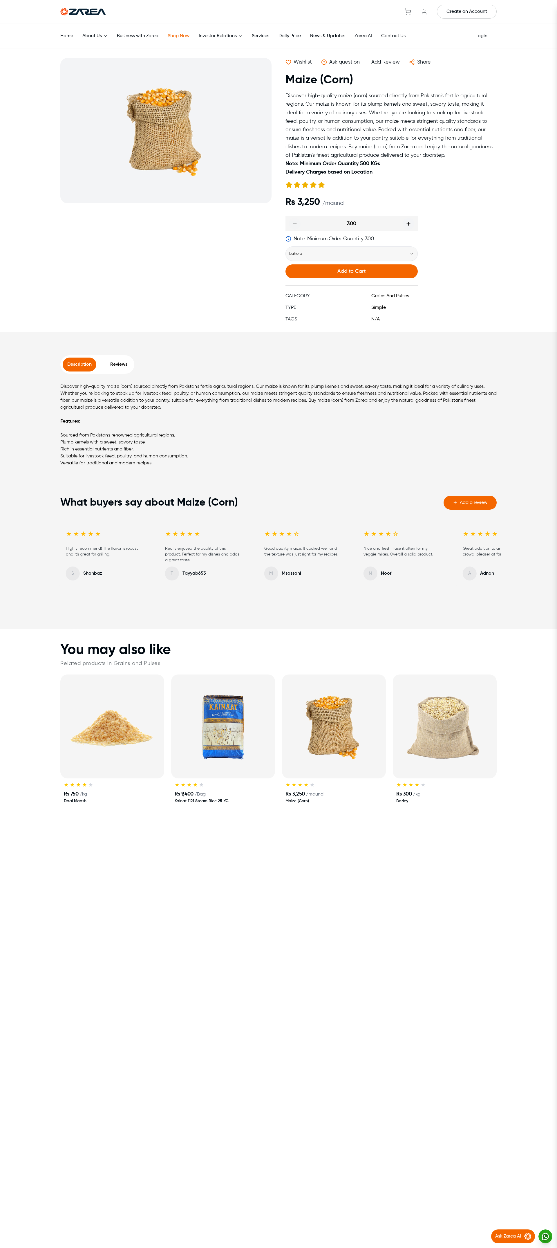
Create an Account (466, 11)
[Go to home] (83, 12)
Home (66, 36)
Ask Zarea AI (508, 1236)
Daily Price (289, 36)
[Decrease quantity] (295, 224)
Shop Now (178, 36)
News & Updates (327, 36)
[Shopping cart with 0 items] (407, 11)
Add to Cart (351, 271)
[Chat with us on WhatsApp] (545, 1236)
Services (260, 36)
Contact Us (393, 36)
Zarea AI (363, 36)
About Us (92, 36)
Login (481, 36)
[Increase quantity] (408, 224)
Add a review (473, 502)
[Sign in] (424, 11)
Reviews (118, 364)
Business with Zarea (137, 36)
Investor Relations (218, 36)
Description (79, 364)
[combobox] (351, 253)
